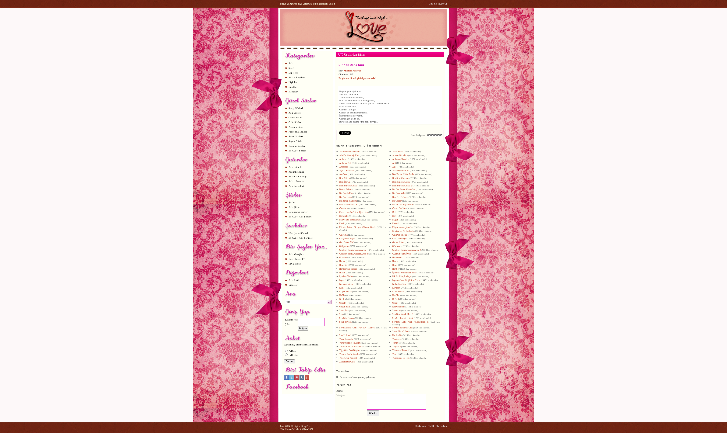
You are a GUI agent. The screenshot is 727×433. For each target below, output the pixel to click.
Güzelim (343, 257)
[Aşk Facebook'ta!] (286, 379)
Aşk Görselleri (296, 167)
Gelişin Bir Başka (347, 238)
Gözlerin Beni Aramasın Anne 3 (353, 253)
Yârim (395, 342)
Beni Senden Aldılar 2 (402, 185)
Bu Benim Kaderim (348, 200)
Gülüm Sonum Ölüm (401, 253)
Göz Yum (396, 246)
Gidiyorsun (344, 246)
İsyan (341, 280)
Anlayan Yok (345, 163)
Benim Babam (345, 189)
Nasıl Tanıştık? (297, 259)
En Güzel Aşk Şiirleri (300, 216)
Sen (341, 314)
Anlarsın (343, 159)
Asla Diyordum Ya (400, 170)
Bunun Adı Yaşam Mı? (402, 204)
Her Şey (396, 269)
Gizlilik (431, 426)
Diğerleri (293, 72)
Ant (394, 163)
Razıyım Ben (398, 306)
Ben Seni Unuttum (400, 178)
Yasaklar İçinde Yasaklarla (351, 346)
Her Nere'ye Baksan (348, 269)
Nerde (342, 299)
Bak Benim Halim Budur (403, 174)
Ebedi (341, 223)
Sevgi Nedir (295, 263)
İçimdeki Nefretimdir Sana (404, 272)
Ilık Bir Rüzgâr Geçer (402, 276)
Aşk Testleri (295, 280)
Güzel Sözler (295, 117)
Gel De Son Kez (399, 235)
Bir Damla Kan (346, 193)
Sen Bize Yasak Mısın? (402, 314)
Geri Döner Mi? (346, 242)
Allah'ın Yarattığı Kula (349, 155)
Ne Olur (396, 295)
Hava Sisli (344, 265)
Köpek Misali (345, 291)
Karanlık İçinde (346, 284)
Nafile (342, 295)
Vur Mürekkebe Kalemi (349, 342)
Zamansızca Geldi (347, 361)
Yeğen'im (396, 346)
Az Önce (343, 174)
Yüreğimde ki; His (400, 358)
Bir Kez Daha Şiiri (351, 64)
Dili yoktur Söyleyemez (349, 219)
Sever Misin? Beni (400, 331)
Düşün (395, 219)
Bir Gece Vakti (399, 193)
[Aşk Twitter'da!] (291, 379)
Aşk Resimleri (296, 186)
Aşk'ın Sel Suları (346, 170)
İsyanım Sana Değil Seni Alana (406, 280)
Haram (342, 261)
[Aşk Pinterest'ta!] (296, 379)
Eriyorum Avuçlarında (402, 227)
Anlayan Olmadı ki (400, 159)
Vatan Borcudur (346, 339)
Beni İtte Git (344, 182)
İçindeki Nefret (346, 276)
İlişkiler (293, 82)
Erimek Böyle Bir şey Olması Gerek (357, 227)
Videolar (293, 285)
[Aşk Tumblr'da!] (302, 379)
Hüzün (342, 272)
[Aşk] (363, 49)
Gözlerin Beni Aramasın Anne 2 (406, 250)
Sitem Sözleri (296, 136)
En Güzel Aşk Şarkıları (301, 238)
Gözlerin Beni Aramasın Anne (352, 250)
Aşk (291, 63)
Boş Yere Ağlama (400, 197)
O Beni (395, 299)
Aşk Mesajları (296, 254)
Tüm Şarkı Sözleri (298, 233)
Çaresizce (343, 208)
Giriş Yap (433, 3)
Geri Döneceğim (399, 238)
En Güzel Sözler (297, 150)
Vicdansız (396, 339)
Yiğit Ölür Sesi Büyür (349, 350)
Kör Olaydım (398, 291)
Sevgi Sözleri (296, 108)
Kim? (341, 287)
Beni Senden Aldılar (401, 182)
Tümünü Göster (297, 146)
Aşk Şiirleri (295, 207)
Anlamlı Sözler (297, 127)
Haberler (293, 91)
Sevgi (292, 68)
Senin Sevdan (345, 321)
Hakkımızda (420, 426)
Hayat (395, 265)
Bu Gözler (397, 200)
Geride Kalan (398, 242)
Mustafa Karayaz (352, 70)
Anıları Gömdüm (400, 155)
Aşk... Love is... (297, 181)
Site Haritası (441, 426)
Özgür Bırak (344, 306)
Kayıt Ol (443, 3)
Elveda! (395, 223)
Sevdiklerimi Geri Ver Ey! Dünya (356, 327)
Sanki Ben (344, 310)
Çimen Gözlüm (399, 208)
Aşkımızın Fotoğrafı (299, 176)
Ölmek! (342, 303)
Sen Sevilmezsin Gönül (402, 318)
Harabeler (396, 257)
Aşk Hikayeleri (297, 77)
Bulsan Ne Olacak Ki (348, 204)
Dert (394, 216)
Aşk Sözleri (295, 113)
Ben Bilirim (344, 178)
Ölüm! (395, 303)
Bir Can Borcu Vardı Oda (403, 189)
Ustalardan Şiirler (298, 212)
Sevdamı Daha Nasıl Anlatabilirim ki (410, 321)
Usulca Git (397, 335)
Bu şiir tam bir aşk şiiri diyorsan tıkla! (357, 78)
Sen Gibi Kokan (346, 318)
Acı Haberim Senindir (349, 151)
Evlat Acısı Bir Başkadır (403, 231)
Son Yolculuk (345, 335)
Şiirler (292, 202)
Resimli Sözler (296, 172)
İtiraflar (293, 87)
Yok (394, 354)
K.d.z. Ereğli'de (399, 284)
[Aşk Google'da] (307, 379)
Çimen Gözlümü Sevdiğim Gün (353, 212)
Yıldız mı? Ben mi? (401, 350)
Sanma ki (396, 310)
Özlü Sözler (295, 122)
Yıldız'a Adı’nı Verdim (349, 354)
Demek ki (343, 216)
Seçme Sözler (296, 141)
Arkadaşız (343, 166)
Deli (394, 212)
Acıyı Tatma (397, 151)
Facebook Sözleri (298, 131)
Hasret (395, 261)
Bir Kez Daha (345, 197)
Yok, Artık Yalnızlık (348, 358)
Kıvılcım (396, 287)
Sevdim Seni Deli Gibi (402, 327)
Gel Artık (343, 235)
